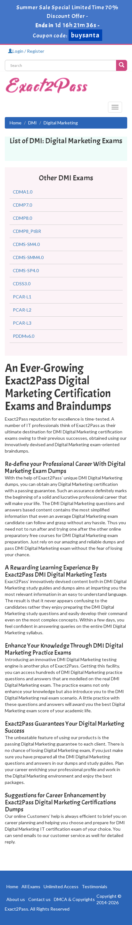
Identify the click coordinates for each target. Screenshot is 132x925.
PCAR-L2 (22, 309)
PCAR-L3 (22, 323)
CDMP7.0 (22, 205)
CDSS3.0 (21, 283)
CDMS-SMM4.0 (28, 257)
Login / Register (28, 51)
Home (15, 122)
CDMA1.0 (22, 191)
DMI (32, 122)
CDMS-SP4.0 (26, 270)
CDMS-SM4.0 (26, 244)
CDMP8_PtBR (27, 231)
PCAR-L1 (22, 296)
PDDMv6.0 (23, 336)
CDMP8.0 (22, 218)
